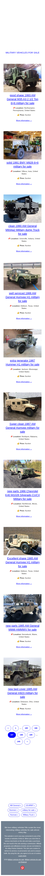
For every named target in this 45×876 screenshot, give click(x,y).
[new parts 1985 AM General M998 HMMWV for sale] (23, 622)
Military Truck (28, 815)
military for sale (28, 810)
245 (18, 742)
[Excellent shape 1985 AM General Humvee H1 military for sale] (23, 555)
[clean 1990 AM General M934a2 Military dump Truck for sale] (23, 222)
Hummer (12, 810)
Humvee (13, 815)
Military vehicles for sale (22, 52)
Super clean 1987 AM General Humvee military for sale (22, 427)
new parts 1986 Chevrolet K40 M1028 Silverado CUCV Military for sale (22, 495)
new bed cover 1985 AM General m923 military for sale (22, 692)
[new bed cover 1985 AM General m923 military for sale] (23, 685)
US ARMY (30, 805)
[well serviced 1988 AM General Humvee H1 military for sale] (23, 289)
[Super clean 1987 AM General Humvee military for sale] (23, 420)
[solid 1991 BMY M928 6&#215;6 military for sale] (23, 159)
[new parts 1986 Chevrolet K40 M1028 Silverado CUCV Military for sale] (23, 487)
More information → (24, 120)
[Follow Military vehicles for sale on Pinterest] (22, 869)
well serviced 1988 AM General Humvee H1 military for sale (23, 297)
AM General (15, 805)
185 (26, 728)
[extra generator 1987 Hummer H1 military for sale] (23, 357)
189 (30, 735)
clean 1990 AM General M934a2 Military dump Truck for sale (23, 229)
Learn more (22, 856)
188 (21, 735)
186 (35, 728)
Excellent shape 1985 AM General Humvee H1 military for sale (23, 562)
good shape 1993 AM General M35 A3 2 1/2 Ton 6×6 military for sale (22, 99)
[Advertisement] (22, 23)
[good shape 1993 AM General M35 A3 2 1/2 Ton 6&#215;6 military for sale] (23, 92)
